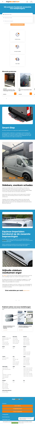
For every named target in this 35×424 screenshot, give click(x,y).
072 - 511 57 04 (18, 405)
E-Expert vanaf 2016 (5, 388)
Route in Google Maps (18, 411)
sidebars (5, 275)
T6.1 (2, 373)
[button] (3, 98)
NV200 (24, 348)
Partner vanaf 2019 (5, 384)
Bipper (3, 381)
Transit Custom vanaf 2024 (27, 374)
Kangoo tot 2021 (26, 338)
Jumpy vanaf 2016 (5, 342)
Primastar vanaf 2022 (26, 352)
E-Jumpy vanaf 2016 (5, 343)
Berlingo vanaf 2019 (5, 339)
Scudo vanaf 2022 (16, 363)
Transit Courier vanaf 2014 (27, 369)
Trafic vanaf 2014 (26, 340)
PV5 (24, 381)
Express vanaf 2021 (26, 342)
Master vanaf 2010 (26, 339)
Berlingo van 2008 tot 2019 (6, 338)
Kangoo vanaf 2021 (26, 344)
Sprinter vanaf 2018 (16, 342)
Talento (14, 360)
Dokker (3, 348)
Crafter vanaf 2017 (5, 377)
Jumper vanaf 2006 (5, 344)
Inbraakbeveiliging (5, 391)
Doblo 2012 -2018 (15, 359)
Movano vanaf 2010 (26, 363)
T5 (2, 370)
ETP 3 (13, 381)
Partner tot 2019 (4, 383)
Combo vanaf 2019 (26, 359)
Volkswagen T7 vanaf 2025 (6, 374)
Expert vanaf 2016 (5, 385)
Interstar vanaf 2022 (26, 354)
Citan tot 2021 (15, 338)
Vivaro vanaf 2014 (26, 360)
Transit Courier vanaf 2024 (27, 373)
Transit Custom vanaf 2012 (27, 370)
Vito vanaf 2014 (15, 339)
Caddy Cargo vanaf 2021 (6, 369)
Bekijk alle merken (26, 290)
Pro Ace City (4, 359)
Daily (13, 348)
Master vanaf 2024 (26, 343)
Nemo (3, 340)
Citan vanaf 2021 (15, 343)
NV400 (24, 350)
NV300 (24, 349)
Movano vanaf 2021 (26, 364)
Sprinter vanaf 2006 (16, 340)
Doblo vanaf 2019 (15, 364)
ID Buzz (3, 378)
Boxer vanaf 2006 (5, 387)
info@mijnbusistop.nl (18, 408)
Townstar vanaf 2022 (26, 353)
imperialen (4, 240)
